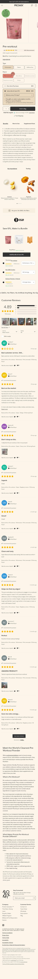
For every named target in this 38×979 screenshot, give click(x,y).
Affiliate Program (7, 915)
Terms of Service (23, 962)
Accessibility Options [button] (7, 942)
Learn (3, 911)
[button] (2, 5)
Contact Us (23, 907)
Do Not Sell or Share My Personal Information (13, 945)
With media (7, 336)
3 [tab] (19, 203)
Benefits (5, 123)
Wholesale (23, 911)
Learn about (13, 960)
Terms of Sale (5, 937)
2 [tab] (18, 203)
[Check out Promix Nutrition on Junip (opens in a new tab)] (22, 740)
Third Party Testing (7, 909)
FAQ (21, 915)
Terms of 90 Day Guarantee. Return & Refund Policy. (13, 964)
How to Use (16, 123)
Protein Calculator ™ (8, 907)
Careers (4, 920)
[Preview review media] (5, 321)
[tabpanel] (9, 188)
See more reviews (19, 736)
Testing (28, 168)
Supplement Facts (29, 123)
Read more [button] (4, 409)
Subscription (24, 913)
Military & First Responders (9, 918)
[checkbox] (9, 336)
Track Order (23, 909)
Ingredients (6, 59)
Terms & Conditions (7, 932)
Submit (34, 898)
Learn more (32, 112)
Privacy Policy (5, 935)
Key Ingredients (12, 168)
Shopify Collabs (6, 913)
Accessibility (5, 940)
